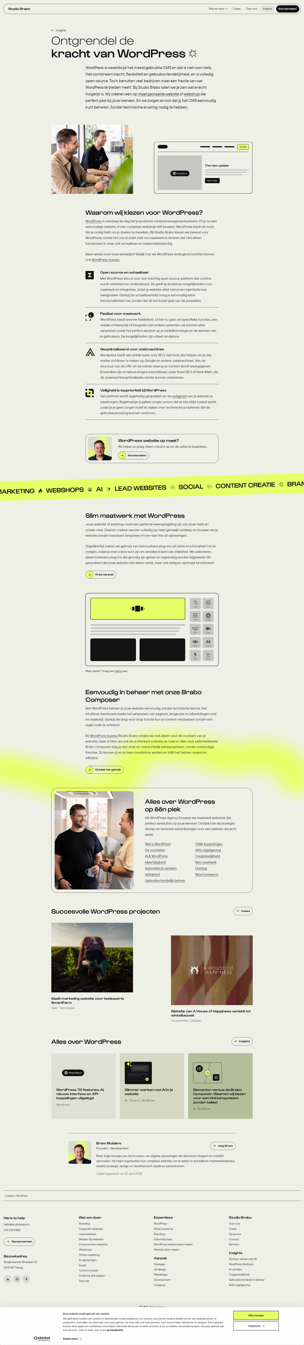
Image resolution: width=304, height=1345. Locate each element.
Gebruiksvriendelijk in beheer (247, 1280)
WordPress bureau (105, 259)
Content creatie (169, 486)
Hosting (201, 868)
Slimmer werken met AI (243, 1259)
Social (114, 488)
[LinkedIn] (8, 1279)
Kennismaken (288, 8)
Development (162, 1280)
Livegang (159, 1285)
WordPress (94, 221)
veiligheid (179, 396)
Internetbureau (163, 1239)
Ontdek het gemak (108, 769)
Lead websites (64, 489)
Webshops (85, 1249)
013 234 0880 (12, 1230)
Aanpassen (254, 1325)
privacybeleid (115, 1330)
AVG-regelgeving (208, 850)
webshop (192, 93)
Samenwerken (22, 1241)
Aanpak (160, 1258)
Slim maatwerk (205, 862)
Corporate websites (91, 1229)
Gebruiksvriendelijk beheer (165, 880)
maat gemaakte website (158, 93)
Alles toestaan (256, 1315)
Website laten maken (166, 1249)
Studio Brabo (240, 1217)
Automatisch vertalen (161, 868)
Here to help (14, 1218)
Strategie (159, 1264)
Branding (228, 485)
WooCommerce (206, 874)
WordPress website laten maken (173, 1244)
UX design (160, 1269)
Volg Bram (225, 1145)
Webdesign (161, 1274)
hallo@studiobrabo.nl (16, 1224)
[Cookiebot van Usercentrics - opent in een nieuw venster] (42, 1338)
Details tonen (70, 1338)
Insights (267, 8)
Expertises (163, 1217)
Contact (234, 1239)
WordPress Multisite (241, 1264)
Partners (234, 1244)
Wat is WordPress (158, 844)
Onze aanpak (104, 574)
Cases (237, 8)
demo (118, 671)
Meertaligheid (155, 862)
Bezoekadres (15, 1256)
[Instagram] (17, 1279)
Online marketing (89, 1255)
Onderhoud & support (92, 1275)
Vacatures (235, 1234)
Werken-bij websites (91, 1239)
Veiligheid (152, 874)
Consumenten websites (93, 1244)
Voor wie (84, 1281)
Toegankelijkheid (207, 856)
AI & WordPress (156, 856)
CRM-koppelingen (209, 844)
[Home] (19, 9)
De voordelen (155, 850)
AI (23, 491)
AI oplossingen (88, 1260)
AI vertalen (235, 1269)
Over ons (251, 8)
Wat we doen (217, 8)
